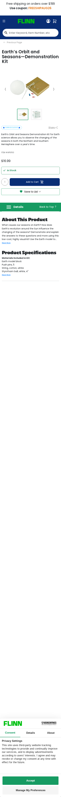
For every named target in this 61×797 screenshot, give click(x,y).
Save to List (31, 191)
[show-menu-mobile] (4, 21)
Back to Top (46, 207)
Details (18, 207)
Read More (6, 243)
